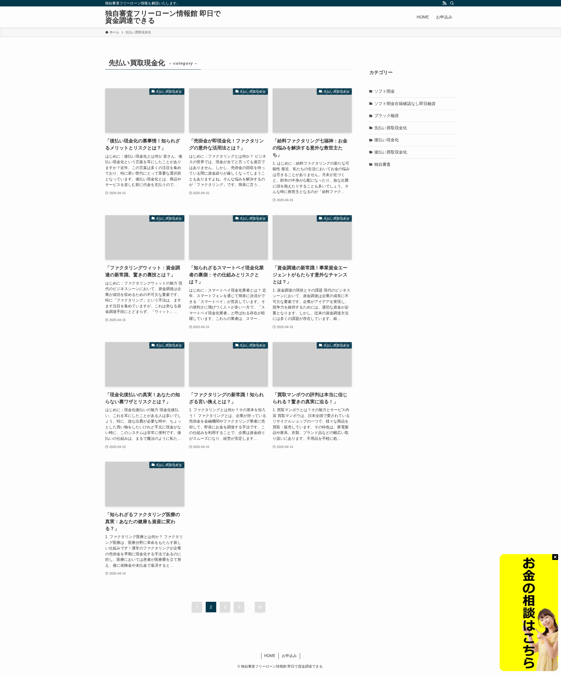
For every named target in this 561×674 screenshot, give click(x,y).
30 (260, 607)
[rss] (444, 3)
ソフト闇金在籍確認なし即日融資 (405, 103)
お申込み (289, 656)
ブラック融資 (386, 115)
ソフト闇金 (384, 91)
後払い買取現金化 (390, 152)
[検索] (452, 3)
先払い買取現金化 (390, 127)
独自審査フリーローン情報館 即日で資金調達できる (163, 17)
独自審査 (382, 164)
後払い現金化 (386, 139)
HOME (270, 656)
